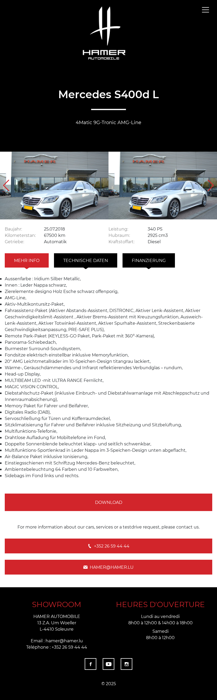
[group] (54, 185)
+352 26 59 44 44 (111, 546)
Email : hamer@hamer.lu (57, 640)
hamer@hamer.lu (112, 567)
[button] (210, 185)
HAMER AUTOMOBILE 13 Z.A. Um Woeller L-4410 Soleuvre (56, 622)
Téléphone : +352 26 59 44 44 (56, 647)
